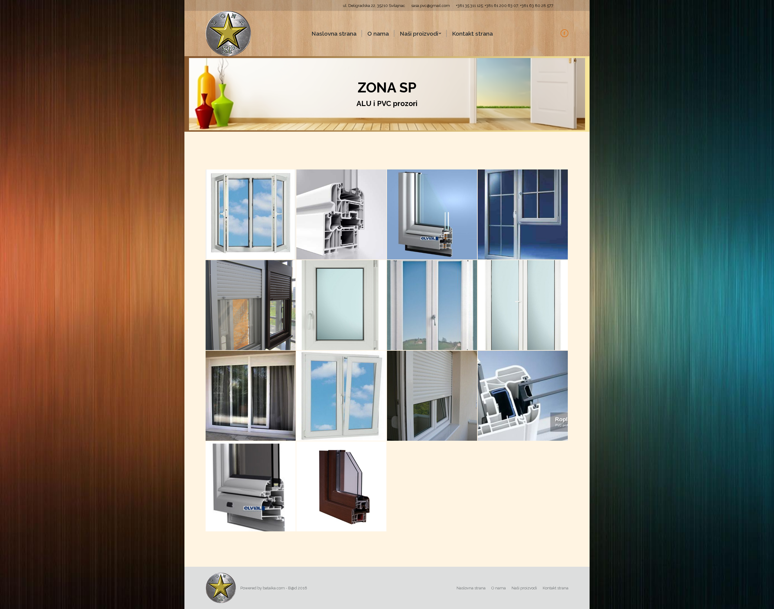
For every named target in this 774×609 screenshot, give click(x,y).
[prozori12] (432, 214)
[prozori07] (523, 305)
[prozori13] (341, 214)
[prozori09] (341, 305)
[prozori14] (251, 214)
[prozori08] (432, 305)
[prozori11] (523, 214)
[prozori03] (523, 396)
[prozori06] (251, 396)
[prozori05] (341, 396)
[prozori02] (251, 486)
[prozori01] (341, 486)
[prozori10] (251, 305)
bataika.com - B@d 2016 (285, 588)
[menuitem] (334, 33)
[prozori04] (432, 396)
